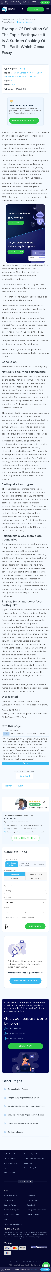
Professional (36, 878)
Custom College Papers (32, 1167)
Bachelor (14, 878)
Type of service (11, 859)
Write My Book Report (11, 1163)
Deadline (7, 897)
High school (14, 874)
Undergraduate (36, 874)
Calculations (39, 864)
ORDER (45, 2)
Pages (6, 907)
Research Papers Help (31, 1153)
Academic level (10, 870)
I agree (45, 1269)
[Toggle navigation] (47, 9)
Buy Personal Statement (12, 1167)
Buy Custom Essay (10, 1158)
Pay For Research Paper (11, 1153)
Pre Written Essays (10, 1172)
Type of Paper (9, 886)
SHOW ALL (24, 1181)
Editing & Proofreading (24, 864)
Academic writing (11, 864)
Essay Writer (28, 1163)
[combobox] (25, 891)
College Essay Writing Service (34, 1158)
